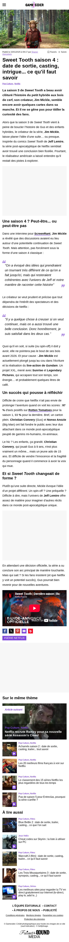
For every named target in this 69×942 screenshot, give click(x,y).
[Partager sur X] (11, 631)
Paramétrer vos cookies (53, 915)
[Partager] (17, 631)
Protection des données (34, 919)
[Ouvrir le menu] (4, 5)
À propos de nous (27, 910)
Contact (50, 905)
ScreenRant (42, 233)
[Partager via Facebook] (4, 631)
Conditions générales (15, 915)
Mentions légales (33, 915)
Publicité (50, 910)
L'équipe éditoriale (26, 905)
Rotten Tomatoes (40, 410)
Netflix (17, 84)
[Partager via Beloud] (30, 631)
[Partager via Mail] (24, 631)
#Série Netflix (14, 638)
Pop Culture (7, 84)
